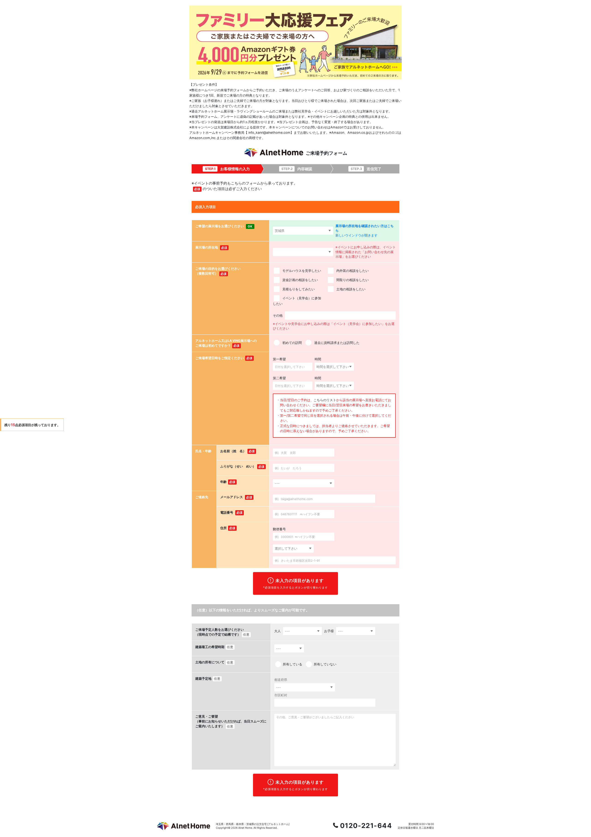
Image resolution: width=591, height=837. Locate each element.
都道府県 (280, 680)
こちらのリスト (325, 400)
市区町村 (280, 695)
